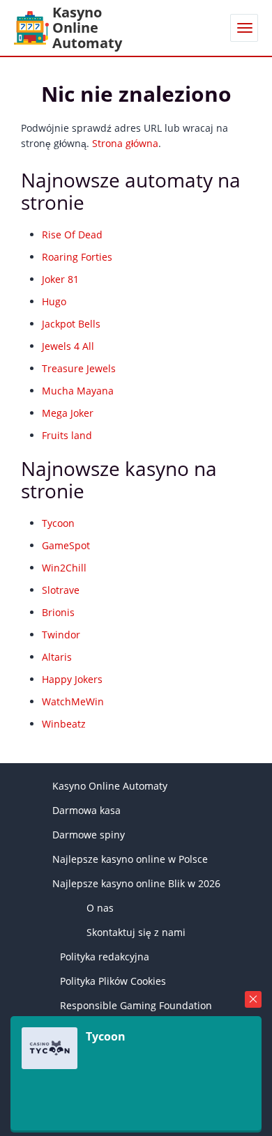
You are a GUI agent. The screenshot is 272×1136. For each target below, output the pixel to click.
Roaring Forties (77, 256)
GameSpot (66, 545)
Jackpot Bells (71, 323)
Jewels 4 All (68, 346)
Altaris (57, 656)
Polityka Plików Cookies (113, 981)
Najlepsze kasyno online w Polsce (130, 859)
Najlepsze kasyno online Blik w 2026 (136, 883)
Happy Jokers (72, 679)
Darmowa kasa (86, 810)
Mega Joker (67, 413)
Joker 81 (60, 279)
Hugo (54, 301)
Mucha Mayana (78, 390)
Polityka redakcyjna (104, 956)
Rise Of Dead (72, 234)
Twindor (61, 634)
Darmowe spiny (88, 834)
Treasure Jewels (79, 368)
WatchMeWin (73, 701)
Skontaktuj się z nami (136, 932)
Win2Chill (64, 567)
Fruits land (67, 435)
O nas (100, 907)
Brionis (58, 612)
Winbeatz (64, 723)
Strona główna (125, 143)
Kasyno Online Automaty (109, 785)
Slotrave (61, 590)
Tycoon (58, 523)
